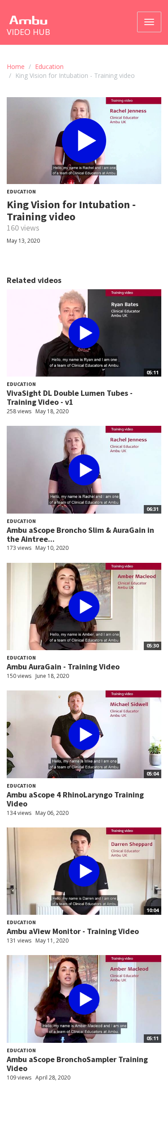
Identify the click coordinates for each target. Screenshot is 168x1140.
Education (49, 66)
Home (16, 66)
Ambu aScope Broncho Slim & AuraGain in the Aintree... (80, 534)
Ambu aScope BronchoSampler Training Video (77, 1063)
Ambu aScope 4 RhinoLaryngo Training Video (75, 799)
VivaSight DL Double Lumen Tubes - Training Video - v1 (70, 397)
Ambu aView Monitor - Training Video (73, 931)
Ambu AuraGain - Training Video (63, 666)
